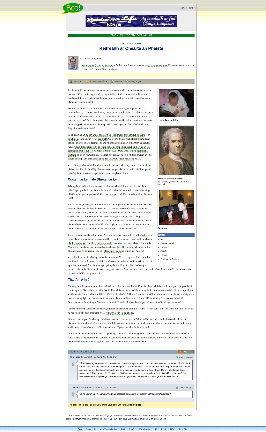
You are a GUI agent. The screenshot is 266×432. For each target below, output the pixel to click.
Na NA (163, 247)
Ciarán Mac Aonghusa (90, 58)
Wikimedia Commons (138, 419)
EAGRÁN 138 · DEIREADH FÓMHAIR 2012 (131, 35)
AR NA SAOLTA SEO (131, 43)
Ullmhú (163, 255)
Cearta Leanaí (167, 243)
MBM (78, 419)
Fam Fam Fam (115, 419)
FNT (162, 239)
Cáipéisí (164, 251)
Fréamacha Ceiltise (169, 259)
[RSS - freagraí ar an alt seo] (186, 352)
